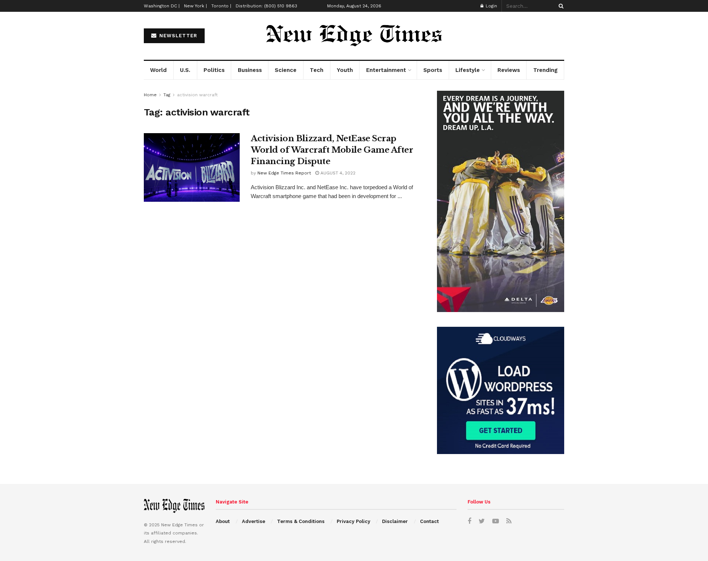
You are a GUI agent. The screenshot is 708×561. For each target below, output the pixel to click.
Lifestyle (467, 70)
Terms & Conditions (300, 521)
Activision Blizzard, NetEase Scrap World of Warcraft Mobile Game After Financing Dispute (332, 150)
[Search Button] (560, 6)
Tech (316, 70)
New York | (195, 5)
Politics (214, 70)
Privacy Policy (353, 521)
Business (250, 70)
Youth (345, 70)
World (158, 70)
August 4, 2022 (337, 173)
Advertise (253, 521)
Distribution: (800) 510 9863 (266, 5)
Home (150, 94)
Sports (432, 70)
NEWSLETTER (177, 35)
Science (285, 70)
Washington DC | (162, 5)
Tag (166, 94)
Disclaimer (395, 521)
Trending (545, 70)
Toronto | (221, 5)
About (223, 521)
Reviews (508, 70)
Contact (429, 521)
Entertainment (386, 70)
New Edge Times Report (284, 173)
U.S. (185, 70)
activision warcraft (197, 94)
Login (490, 5)
